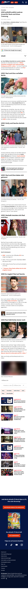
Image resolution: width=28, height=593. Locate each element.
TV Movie (3, 7)
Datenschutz (4, 556)
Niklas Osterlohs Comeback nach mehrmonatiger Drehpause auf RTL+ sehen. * (12, 64)
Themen (3, 568)
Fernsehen (11, 7)
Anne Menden (10, 393)
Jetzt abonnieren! (14, 535)
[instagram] (22, 545)
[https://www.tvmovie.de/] (5, 2)
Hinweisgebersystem (6, 562)
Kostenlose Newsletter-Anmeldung (14, 507)
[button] (14, 56)
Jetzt (12, 2)
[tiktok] (11, 545)
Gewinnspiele (4, 566)
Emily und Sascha (12, 300)
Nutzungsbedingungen (6, 554)
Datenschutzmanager (6, 558)
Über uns (3, 564)
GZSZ (4, 119)
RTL (22, 112)
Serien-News (17, 390)
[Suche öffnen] (23, 2)
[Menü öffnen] (26, 2)
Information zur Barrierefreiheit (8, 560)
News (7, 7)
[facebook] (6, 545)
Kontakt (3, 570)
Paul (24, 67)
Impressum (3, 552)
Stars (3, 393)
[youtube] (17, 545)
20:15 (16, 2)
